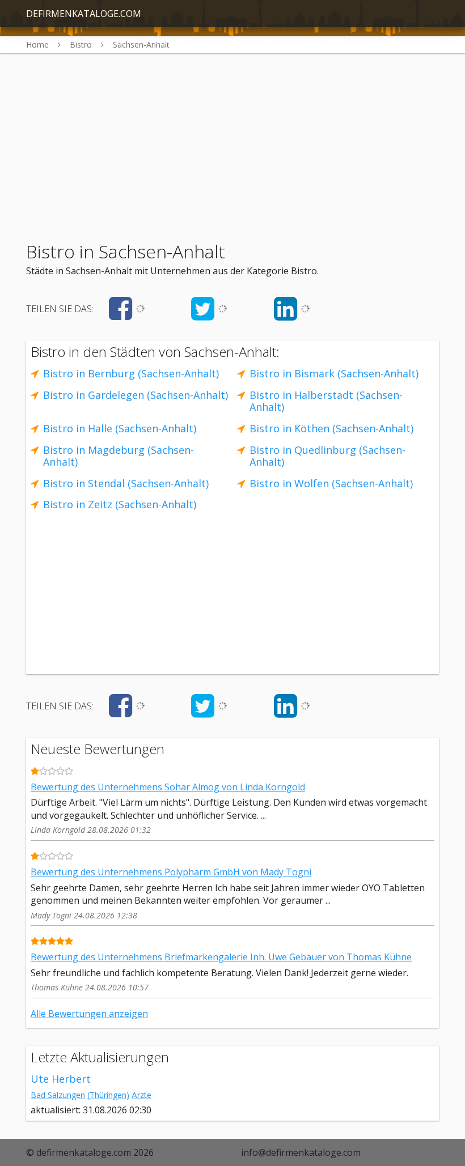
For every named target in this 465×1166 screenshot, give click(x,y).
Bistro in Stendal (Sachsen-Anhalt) (126, 483)
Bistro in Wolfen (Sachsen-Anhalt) (331, 483)
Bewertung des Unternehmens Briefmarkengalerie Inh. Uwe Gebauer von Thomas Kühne (221, 957)
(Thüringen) (108, 1095)
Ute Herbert (61, 1079)
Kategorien (109, 41)
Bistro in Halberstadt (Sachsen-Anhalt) (326, 401)
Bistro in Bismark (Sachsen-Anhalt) (334, 373)
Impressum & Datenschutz (380, 41)
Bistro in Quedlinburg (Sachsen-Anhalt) (327, 456)
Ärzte (141, 1095)
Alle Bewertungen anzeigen (89, 1013)
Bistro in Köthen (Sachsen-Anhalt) (331, 428)
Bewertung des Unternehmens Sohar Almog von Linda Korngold (168, 787)
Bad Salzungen (58, 1095)
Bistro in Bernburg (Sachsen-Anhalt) (131, 373)
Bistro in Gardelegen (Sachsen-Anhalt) (135, 395)
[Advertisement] (232, 132)
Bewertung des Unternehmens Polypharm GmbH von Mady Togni (171, 872)
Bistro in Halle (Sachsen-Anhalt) (119, 428)
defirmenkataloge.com (83, 13)
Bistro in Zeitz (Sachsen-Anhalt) (119, 504)
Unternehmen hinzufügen (257, 41)
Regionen (169, 41)
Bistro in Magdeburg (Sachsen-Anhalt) (118, 456)
